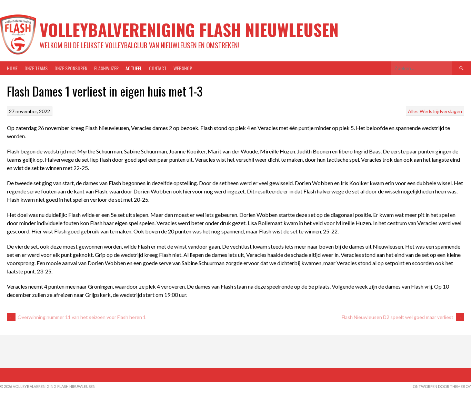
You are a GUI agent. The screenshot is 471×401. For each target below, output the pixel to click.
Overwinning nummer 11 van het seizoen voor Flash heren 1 (77, 317)
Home (12, 68)
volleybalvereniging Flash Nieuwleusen (189, 29)
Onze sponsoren (70, 68)
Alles (413, 111)
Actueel (134, 68)
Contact (158, 68)
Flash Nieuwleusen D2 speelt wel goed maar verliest (402, 317)
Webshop (182, 68)
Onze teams (36, 68)
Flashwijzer (106, 68)
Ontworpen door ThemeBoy (442, 386)
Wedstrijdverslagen (441, 111)
